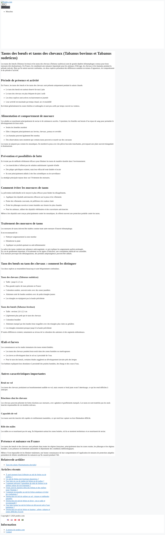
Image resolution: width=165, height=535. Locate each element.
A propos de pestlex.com (15, 530)
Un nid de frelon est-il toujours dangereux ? (22, 479)
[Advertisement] (82, 32)
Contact (9, 532)
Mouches (9, 12)
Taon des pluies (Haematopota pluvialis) (21, 465)
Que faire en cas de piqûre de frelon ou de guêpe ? (25, 481)
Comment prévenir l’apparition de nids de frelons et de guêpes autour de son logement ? (26, 484)
